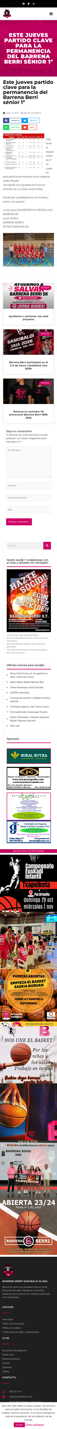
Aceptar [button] (19, 1425)
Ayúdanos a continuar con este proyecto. (28, 318)
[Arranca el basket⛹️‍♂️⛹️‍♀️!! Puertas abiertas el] (28, 997)
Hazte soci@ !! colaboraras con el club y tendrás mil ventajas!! (27, 561)
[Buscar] (47, 545)
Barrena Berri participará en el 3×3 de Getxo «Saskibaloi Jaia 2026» (28, 365)
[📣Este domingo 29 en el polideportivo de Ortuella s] (28, 883)
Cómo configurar (35, 1424)
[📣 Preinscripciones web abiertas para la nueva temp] (28, 1226)
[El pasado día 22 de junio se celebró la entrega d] (28, 1169)
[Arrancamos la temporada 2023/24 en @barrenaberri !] (28, 1112)
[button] (51, 14)
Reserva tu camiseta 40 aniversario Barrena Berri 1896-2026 (28, 414)
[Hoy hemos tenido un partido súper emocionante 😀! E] (28, 940)
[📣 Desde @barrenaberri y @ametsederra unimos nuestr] (28, 1054)
